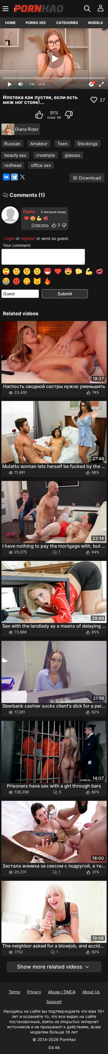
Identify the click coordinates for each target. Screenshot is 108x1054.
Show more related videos (49, 967)
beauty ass (15, 155)
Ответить (40, 225)
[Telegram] (14, 177)
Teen (62, 143)
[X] (22, 177)
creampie (45, 155)
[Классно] (54, 225)
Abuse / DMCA (61, 991)
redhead (12, 165)
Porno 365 (36, 22)
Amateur (39, 143)
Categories (67, 22)
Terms (14, 991)
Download (90, 178)
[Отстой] (64, 225)
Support (54, 1001)
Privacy (34, 991)
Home (10, 22)
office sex (41, 165)
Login (9, 238)
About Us (91, 991)
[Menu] (6, 9)
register (28, 238)
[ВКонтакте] (6, 177)
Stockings (87, 143)
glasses (72, 155)
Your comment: (17, 245)
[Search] (88, 9)
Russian (12, 143)
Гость (29, 211)
